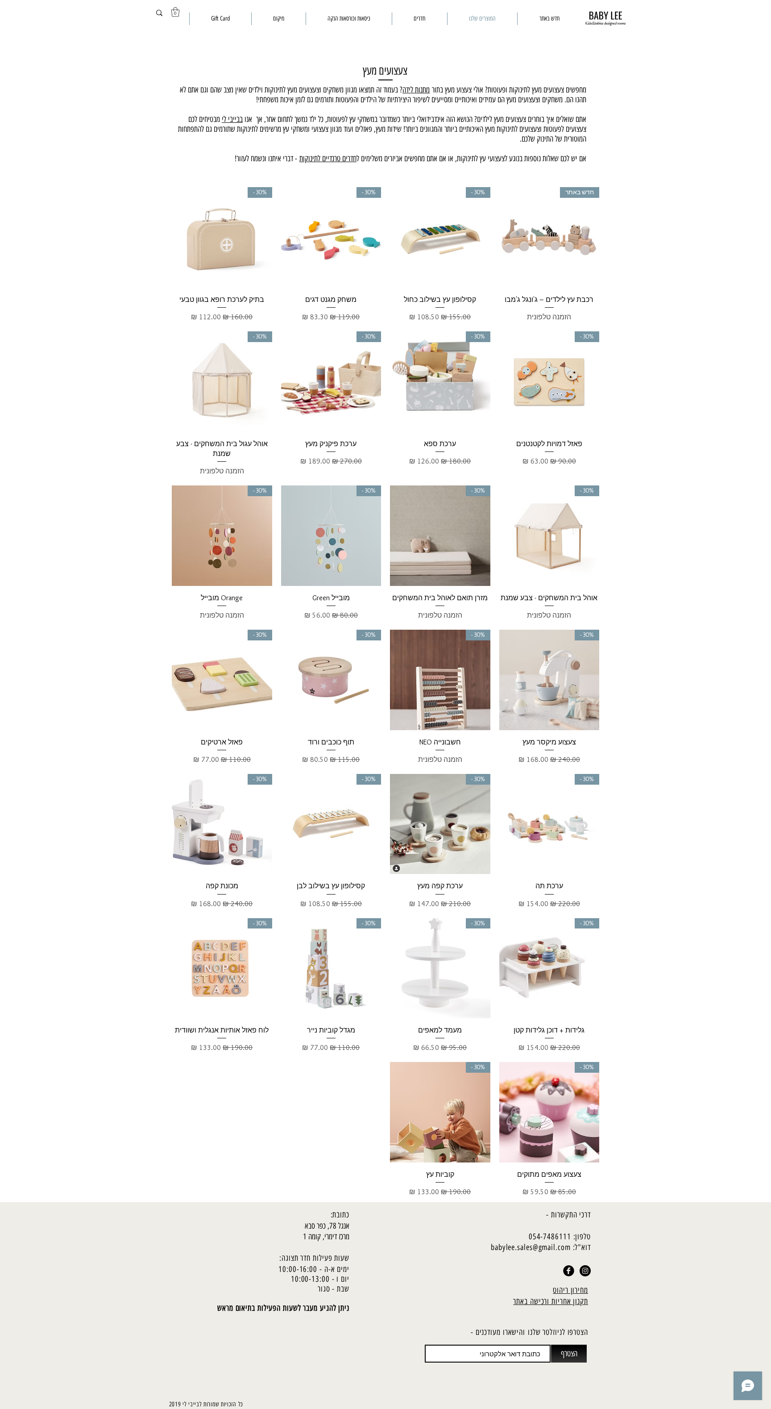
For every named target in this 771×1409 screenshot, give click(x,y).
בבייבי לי (232, 119)
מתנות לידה (416, 90)
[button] (175, 12)
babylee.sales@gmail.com (531, 1247)
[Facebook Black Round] (568, 1270)
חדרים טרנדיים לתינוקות (327, 158)
